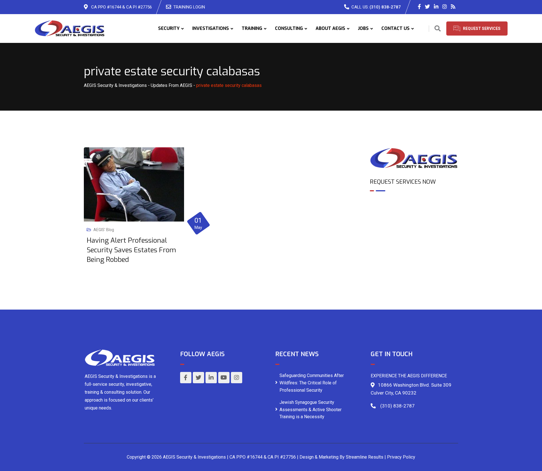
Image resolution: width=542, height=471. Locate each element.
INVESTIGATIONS (210, 28)
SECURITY (169, 28)
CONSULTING (289, 28)
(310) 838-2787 (385, 7)
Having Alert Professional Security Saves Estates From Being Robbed (131, 250)
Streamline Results (364, 457)
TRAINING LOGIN (189, 7)
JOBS (363, 28)
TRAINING (252, 28)
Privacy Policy (401, 457)
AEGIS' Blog (103, 229)
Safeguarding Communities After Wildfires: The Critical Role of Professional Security (311, 383)
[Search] (437, 28)
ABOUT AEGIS (330, 28)
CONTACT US (395, 28)
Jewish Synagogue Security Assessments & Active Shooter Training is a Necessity (310, 409)
